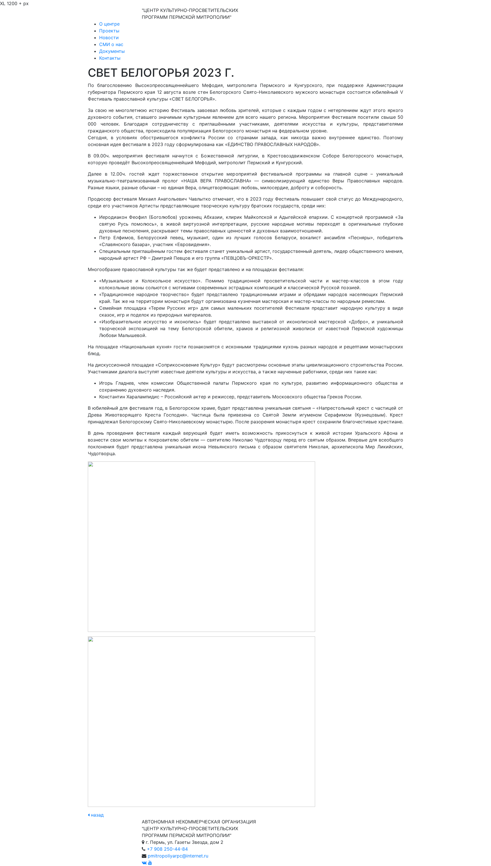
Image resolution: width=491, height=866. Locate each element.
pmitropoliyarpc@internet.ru (178, 856)
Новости (109, 37)
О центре (109, 24)
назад (97, 815)
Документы (112, 51)
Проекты (109, 31)
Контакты (109, 58)
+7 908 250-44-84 (167, 849)
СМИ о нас (111, 44)
